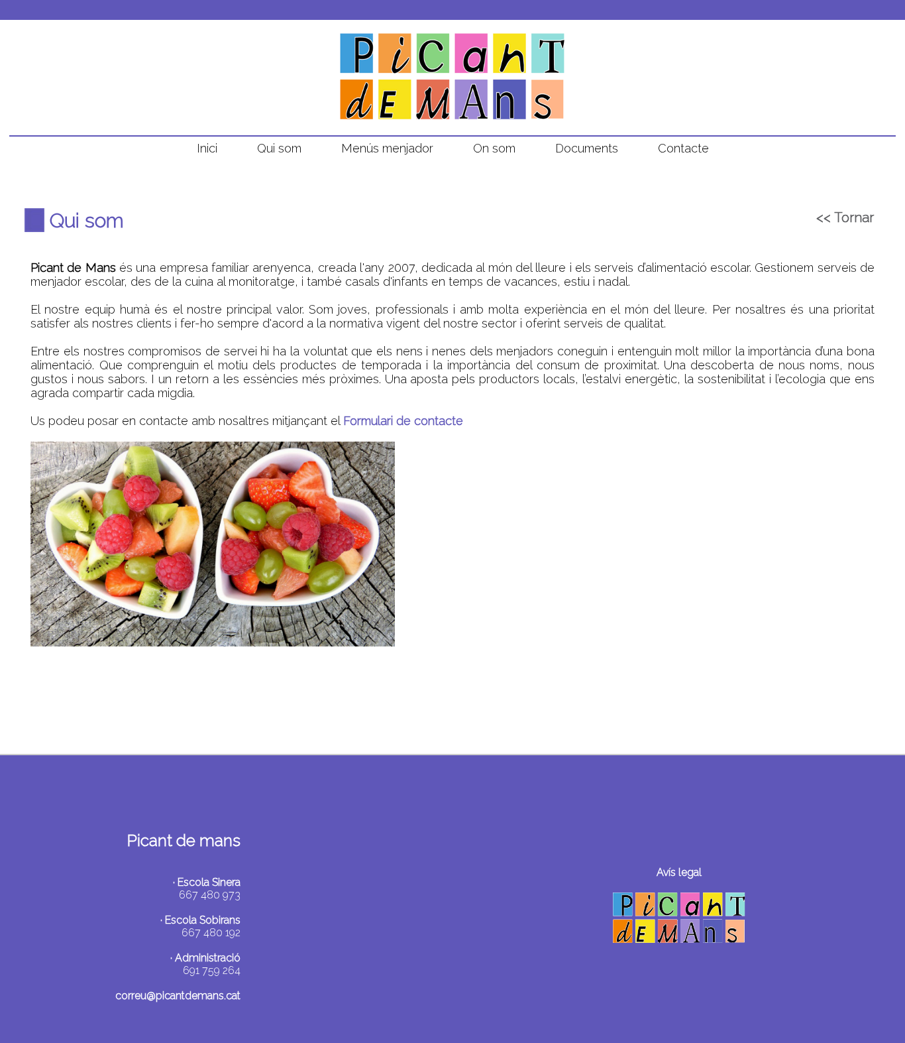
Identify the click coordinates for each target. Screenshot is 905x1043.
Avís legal (679, 872)
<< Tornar (845, 217)
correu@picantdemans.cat (177, 995)
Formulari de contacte (403, 421)
